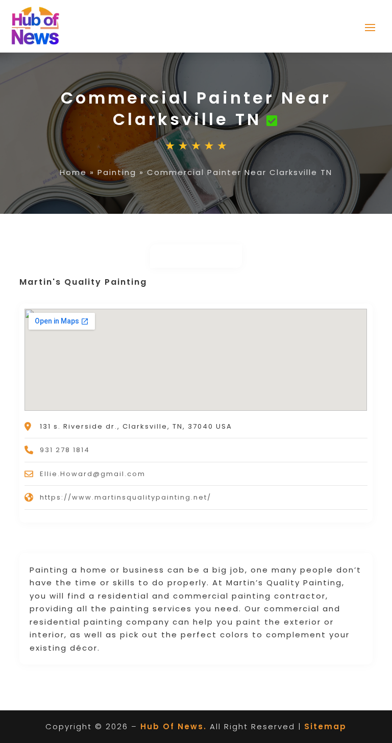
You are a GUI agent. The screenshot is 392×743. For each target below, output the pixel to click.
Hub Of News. (173, 726)
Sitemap (325, 726)
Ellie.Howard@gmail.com (92, 474)
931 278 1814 (65, 450)
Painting (116, 172)
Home (73, 172)
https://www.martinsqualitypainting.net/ (125, 497)
